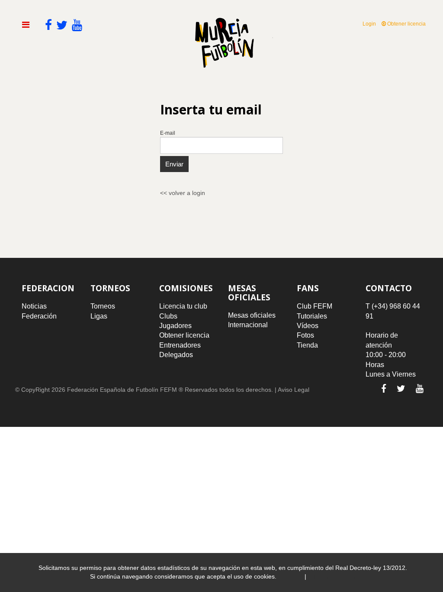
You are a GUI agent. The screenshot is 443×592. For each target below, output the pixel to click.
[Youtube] (419, 388)
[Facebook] (384, 388)
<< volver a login (182, 192)
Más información (333, 576)
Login (369, 24)
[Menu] (26, 24)
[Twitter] (401, 388)
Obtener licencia (406, 24)
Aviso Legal (293, 389)
